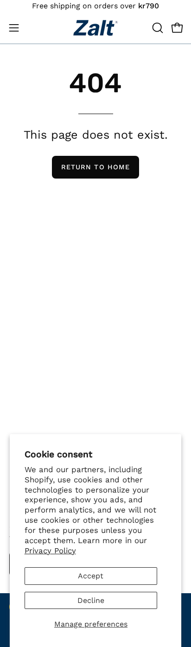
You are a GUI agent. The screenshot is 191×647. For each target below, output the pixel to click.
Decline (90, 600)
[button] (156, 27)
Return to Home (95, 167)
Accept (90, 575)
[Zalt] (95, 28)
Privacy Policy (50, 550)
